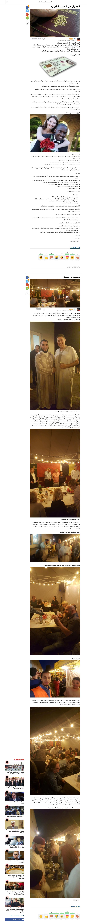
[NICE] (72, 257)
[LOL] (61, 257)
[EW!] (40, 257)
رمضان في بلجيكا (71, 276)
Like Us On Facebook (16, 919)
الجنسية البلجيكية (74, 241)
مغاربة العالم (35, 38)
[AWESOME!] (77, 257)
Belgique (76, 900)
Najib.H (74, 38)
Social (39, 38)
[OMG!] (46, 257)
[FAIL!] (51, 257)
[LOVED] (66, 257)
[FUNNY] (56, 257)
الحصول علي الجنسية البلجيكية (65, 6)
